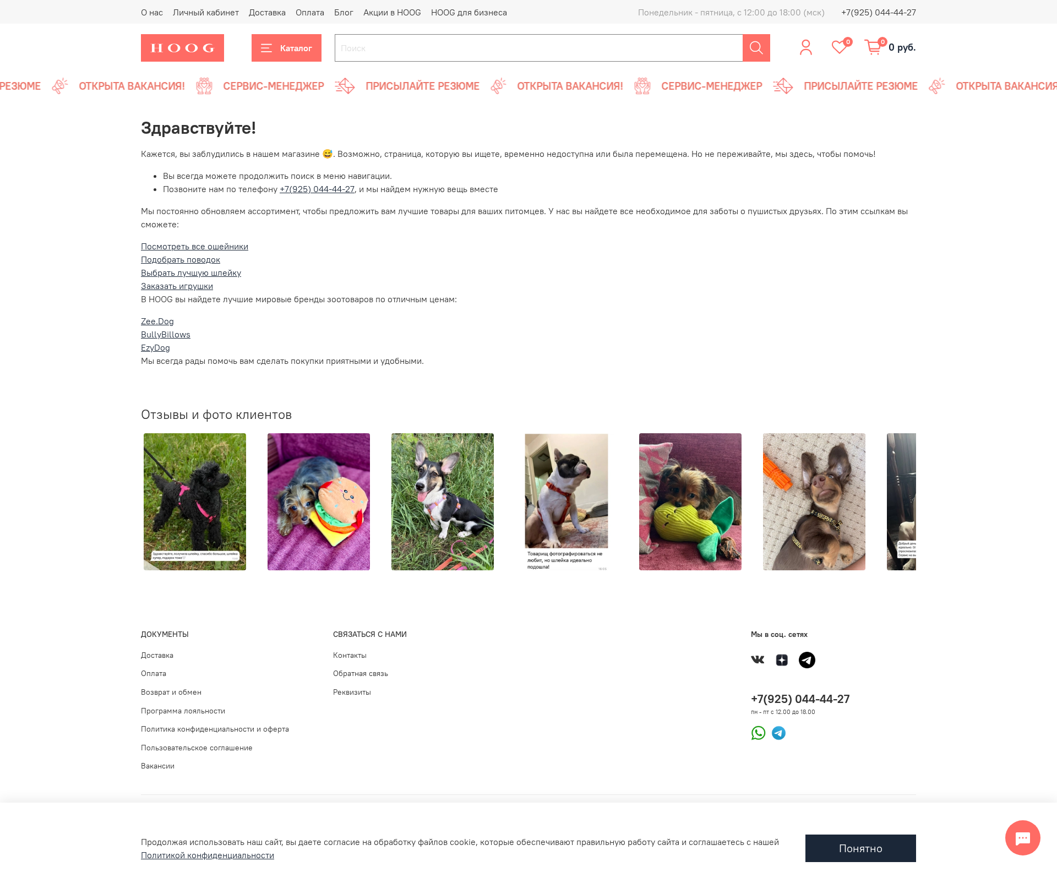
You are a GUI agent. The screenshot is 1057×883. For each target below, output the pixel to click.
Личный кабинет (206, 12)
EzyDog (155, 347)
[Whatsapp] (758, 732)
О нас (152, 12)
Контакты (350, 655)
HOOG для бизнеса (469, 12)
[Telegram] (776, 732)
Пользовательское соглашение (197, 748)
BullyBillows (165, 334)
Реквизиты (352, 692)
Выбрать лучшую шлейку (191, 272)
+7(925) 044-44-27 (878, 12)
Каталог (296, 47)
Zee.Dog (157, 320)
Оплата (310, 12)
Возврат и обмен (171, 692)
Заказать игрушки (177, 285)
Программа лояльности (183, 711)
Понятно (860, 848)
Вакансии (158, 766)
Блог (343, 12)
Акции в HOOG (392, 12)
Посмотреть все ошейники (194, 246)
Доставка (267, 12)
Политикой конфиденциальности (207, 854)
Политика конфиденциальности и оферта (215, 729)
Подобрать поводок (180, 259)
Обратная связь (360, 673)
